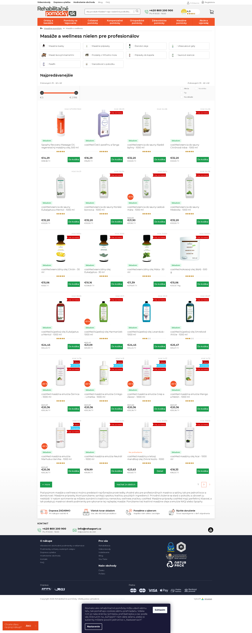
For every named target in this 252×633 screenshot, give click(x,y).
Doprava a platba (62, 2)
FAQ (108, 2)
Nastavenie (93, 626)
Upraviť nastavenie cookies (112, 599)
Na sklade (188, 97)
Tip (185, 93)
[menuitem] (48, 22)
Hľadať (137, 11)
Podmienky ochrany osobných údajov (57, 549)
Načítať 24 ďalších (126, 484)
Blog (100, 2)
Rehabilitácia (104, 545)
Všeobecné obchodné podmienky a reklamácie (62, 545)
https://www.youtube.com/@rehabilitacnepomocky (210, 529)
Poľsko (102, 573)
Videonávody (43, 2)
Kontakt (43, 559)
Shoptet (208, 599)
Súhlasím (160, 610)
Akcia (186, 88)
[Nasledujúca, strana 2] (203, 484)
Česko (101, 570)
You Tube (103, 559)
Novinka (202, 88)
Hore (47, 484)
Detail (160, 471)
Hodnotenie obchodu (84, 2)
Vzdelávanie (104, 552)
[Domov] (41, 28)
